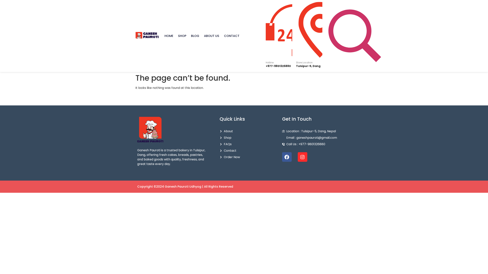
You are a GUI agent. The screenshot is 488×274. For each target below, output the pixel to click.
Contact (231, 36)
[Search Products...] (354, 36)
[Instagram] (302, 157)
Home (169, 36)
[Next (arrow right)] (481, 137)
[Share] (475, 4)
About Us (211, 36)
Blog (195, 36)
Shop (182, 36)
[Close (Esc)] (484, 4)
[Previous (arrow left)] (6, 137)
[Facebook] (287, 157)
